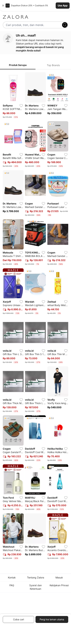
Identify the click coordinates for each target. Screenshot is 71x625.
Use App (63, 5)
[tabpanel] (35, 316)
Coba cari (18, 619)
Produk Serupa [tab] (18, 65)
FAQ (11, 585)
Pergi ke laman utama (52, 619)
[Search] (65, 25)
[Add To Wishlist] (21, 105)
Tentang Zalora (35, 577)
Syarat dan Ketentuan (35, 587)
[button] (35, 5)
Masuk (59, 577)
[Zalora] (35, 17)
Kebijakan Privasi (59, 585)
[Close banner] (3, 5)
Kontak (12, 577)
